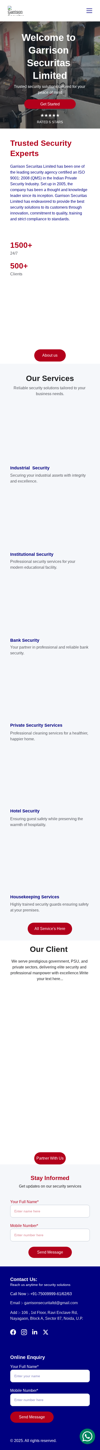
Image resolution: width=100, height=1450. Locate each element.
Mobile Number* (24, 1226)
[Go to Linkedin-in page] (35, 1332)
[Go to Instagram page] (24, 1332)
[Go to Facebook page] (13, 1332)
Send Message (50, 1252)
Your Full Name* (24, 1202)
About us (50, 355)
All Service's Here (49, 929)
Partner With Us (50, 1158)
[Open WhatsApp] (87, 1436)
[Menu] (89, 11)
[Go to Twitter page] (46, 1332)
